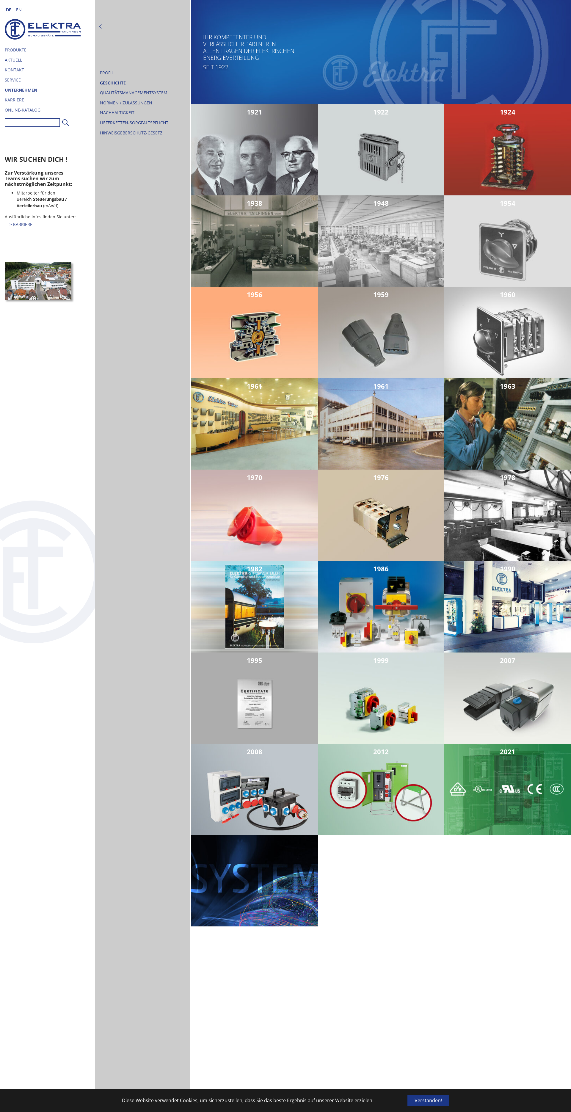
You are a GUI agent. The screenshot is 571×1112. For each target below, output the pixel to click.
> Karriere (21, 224)
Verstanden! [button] (428, 1100)
